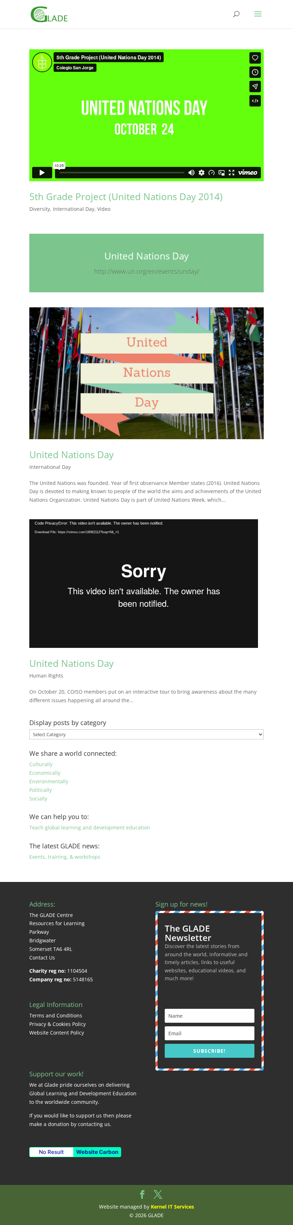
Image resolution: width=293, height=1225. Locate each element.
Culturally (41, 764)
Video (103, 208)
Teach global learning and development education (89, 827)
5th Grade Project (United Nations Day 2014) (126, 196)
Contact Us (42, 957)
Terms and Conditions (55, 1015)
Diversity (39, 208)
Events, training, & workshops (64, 856)
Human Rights (46, 675)
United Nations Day (146, 255)
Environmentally (48, 781)
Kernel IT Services (172, 1206)
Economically (44, 772)
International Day (73, 208)
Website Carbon (97, 1152)
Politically (40, 790)
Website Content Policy (56, 1032)
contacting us (94, 1124)
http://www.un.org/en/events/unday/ (146, 271)
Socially (38, 798)
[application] (143, 583)
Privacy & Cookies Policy (57, 1024)
